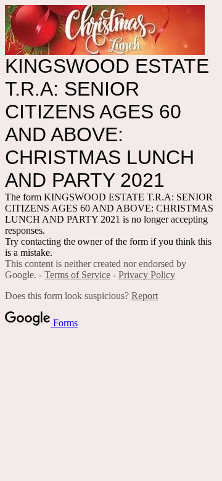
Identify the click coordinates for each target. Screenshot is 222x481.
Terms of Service (77, 274)
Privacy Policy (146, 274)
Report (144, 295)
